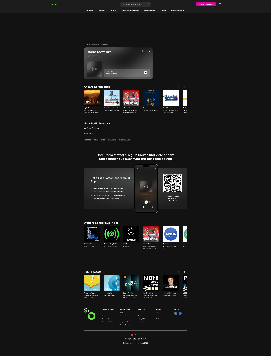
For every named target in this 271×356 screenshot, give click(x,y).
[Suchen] (148, 4)
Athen (96, 139)
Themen (163, 10)
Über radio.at (106, 313)
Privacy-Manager (125, 325)
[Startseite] (87, 44)
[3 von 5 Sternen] (90, 128)
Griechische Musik (93, 57)
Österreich (136, 335)
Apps (139, 316)
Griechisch (88, 139)
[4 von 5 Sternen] (92, 128)
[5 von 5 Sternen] (95, 128)
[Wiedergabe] (145, 72)
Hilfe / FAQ (141, 319)
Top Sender (89, 10)
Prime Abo (141, 322)
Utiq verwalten (124, 322)
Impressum (123, 319)
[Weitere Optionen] (149, 51)
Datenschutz (124, 316)
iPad (157, 316)
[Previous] (178, 85)
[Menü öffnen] (219, 4)
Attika (103, 139)
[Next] (184, 85)
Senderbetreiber (107, 322)
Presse (104, 316)
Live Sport (113, 10)
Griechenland (112, 139)
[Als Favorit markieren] (143, 51)
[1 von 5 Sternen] (85, 128)
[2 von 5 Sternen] (87, 128)
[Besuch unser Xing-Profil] (180, 313)
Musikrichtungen (150, 10)
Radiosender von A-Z (178, 10)
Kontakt (140, 313)
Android (158, 319)
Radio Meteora (112, 74)
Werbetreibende (107, 319)
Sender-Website (89, 133)
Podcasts (101, 10)
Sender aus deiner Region (130, 10)
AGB (121, 313)
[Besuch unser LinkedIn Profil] (176, 313)
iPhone (158, 313)
